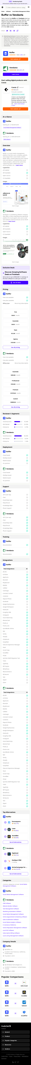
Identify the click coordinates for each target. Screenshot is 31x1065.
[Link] (17, 30)
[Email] (14, 30)
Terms (10, 1056)
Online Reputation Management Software (15, 927)
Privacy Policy (17, 1056)
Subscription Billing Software (11, 933)
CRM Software (7, 139)
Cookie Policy (4, 1056)
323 (21, 70)
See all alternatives (15, 842)
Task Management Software (11, 909)
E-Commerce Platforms (9, 925)
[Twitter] (7, 30)
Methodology (7, 45)
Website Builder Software (10, 906)
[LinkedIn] (10, 30)
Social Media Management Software (12, 127)
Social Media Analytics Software (12, 922)
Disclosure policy (24, 44)
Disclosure (3, 1058)
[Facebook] (18, 1062)
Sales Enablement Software (11, 919)
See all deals (17, 282)
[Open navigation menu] (29, 7)
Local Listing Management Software (13, 936)
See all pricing (15, 347)
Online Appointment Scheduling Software (15, 917)
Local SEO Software (8, 930)
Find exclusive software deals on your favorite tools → (15, 3)
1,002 (21, 55)
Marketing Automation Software (12, 911)
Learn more (19, 165)
